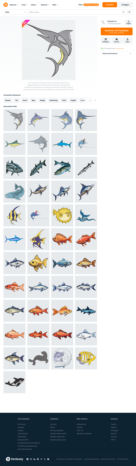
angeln (73, 100)
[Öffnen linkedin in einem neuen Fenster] (34, 459)
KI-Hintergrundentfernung (27, 446)
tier (16, 100)
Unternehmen (23, 434)
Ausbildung (22, 437)
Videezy (20, 430)
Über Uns (80, 430)
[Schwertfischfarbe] (62, 144)
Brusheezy (21, 424)
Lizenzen (53, 424)
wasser (8, 100)
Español (114, 427)
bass (33, 100)
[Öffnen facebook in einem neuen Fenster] (27, 459)
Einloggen (125, 5)
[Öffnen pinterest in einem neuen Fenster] (38, 459)
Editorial (44, 5)
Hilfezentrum (81, 424)
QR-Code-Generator (25, 449)
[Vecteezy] (5, 5)
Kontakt (79, 427)
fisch (64, 100)
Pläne (80, 5)
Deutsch (114, 434)
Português (114, 430)
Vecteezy (21, 427)
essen (83, 100)
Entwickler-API (23, 440)
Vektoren (12, 5)
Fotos (24, 5)
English (113, 424)
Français (114, 437)
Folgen (128, 23)
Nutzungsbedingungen (91, 459)
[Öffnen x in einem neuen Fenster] (45, 459)
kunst (25, 100)
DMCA (52, 427)
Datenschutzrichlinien (108, 459)
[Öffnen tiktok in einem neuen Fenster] (41, 459)
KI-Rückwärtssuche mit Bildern (29, 443)
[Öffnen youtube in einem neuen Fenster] (48, 459)
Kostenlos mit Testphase (116, 31)
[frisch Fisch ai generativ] (62, 239)
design (42, 100)
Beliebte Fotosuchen (57, 437)
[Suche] (123, 12)
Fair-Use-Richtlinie (122, 459)
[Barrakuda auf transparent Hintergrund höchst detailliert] (14, 168)
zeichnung (53, 100)
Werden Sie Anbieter (84, 434)
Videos (33, 5)
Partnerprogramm (56, 430)
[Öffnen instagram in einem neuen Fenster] (31, 459)
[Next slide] (93, 100)
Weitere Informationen (110, 53)
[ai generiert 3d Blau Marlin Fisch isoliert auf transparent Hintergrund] (38, 192)
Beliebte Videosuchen (58, 440)
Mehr (54, 5)
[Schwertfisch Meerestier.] (14, 239)
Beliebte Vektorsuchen (58, 434)
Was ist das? (120, 48)
